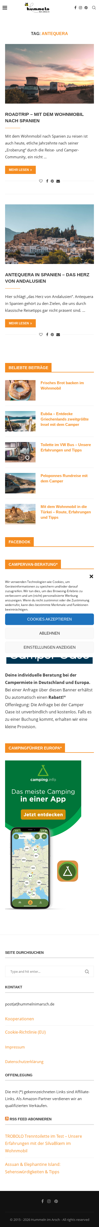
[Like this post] (41, 181)
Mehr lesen (19, 170)
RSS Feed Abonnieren (31, 1119)
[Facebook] (75, 7)
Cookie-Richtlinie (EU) (25, 1032)
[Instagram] (80, 7)
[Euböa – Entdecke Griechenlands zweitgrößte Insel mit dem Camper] (20, 421)
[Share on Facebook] (47, 181)
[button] (91, 576)
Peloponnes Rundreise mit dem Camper (64, 478)
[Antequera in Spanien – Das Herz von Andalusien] (49, 234)
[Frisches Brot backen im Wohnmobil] (20, 390)
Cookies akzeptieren (49, 619)
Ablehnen (49, 633)
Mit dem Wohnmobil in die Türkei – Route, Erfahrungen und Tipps (66, 511)
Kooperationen (19, 1019)
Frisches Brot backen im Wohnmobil (62, 385)
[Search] (93, 7)
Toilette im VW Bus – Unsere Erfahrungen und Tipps (66, 447)
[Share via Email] (58, 181)
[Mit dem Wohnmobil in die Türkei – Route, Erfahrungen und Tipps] (20, 514)
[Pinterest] (86, 7)
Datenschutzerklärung (24, 1061)
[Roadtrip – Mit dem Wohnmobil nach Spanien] (49, 74)
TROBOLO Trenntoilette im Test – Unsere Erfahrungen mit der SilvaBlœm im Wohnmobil (43, 1143)
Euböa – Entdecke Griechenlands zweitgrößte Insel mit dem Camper (65, 419)
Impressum (15, 1046)
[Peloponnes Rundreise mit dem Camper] (20, 483)
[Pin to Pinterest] (52, 181)
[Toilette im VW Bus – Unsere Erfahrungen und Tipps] (20, 452)
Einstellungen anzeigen (50, 647)
